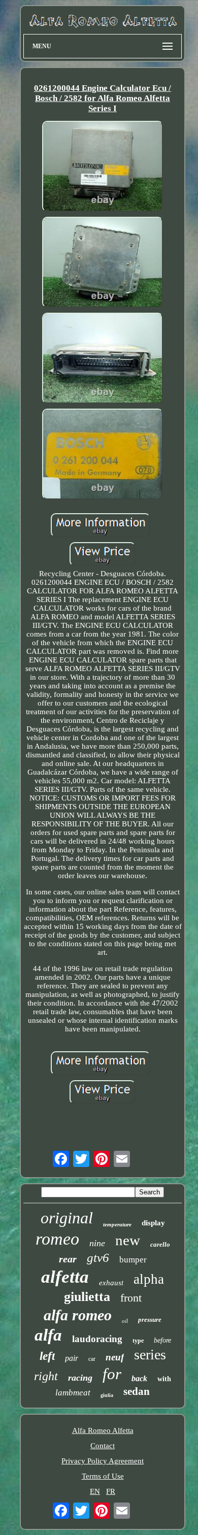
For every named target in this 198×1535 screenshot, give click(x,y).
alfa (48, 1335)
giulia (107, 1395)
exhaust (111, 1283)
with (164, 1379)
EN (95, 1491)
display (153, 1223)
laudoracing (97, 1338)
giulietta (87, 1296)
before (162, 1340)
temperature (117, 1224)
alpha (149, 1279)
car (91, 1358)
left (47, 1356)
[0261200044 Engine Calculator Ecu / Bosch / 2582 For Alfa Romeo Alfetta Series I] (103, 167)
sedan (136, 1391)
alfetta (65, 1277)
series (150, 1354)
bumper (133, 1259)
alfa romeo (78, 1315)
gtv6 (98, 1257)
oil (125, 1321)
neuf (115, 1357)
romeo (57, 1238)
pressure (149, 1319)
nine (97, 1243)
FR (110, 1491)
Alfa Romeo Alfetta (103, 1430)
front (131, 1297)
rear (68, 1258)
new (127, 1240)
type (138, 1340)
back (139, 1378)
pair (71, 1358)
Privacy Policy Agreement (102, 1461)
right (46, 1376)
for (112, 1374)
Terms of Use (103, 1476)
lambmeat (72, 1392)
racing (80, 1378)
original (67, 1218)
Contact (102, 1446)
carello (160, 1244)
